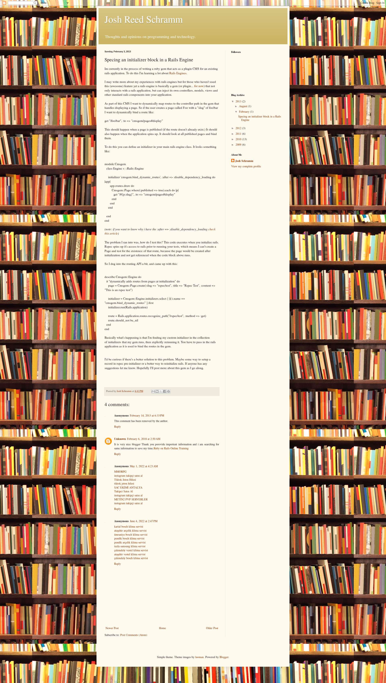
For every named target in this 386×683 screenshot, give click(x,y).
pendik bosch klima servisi (129, 538)
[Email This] (153, 391)
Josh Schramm (244, 161)
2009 (239, 144)
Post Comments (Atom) (133, 635)
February (244, 111)
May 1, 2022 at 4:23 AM (144, 466)
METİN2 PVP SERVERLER (131, 499)
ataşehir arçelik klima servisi (130, 530)
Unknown (120, 439)
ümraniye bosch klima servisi (130, 534)
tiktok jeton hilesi (124, 483)
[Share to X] (161, 391)
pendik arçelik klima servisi (130, 542)
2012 (239, 128)
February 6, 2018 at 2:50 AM (143, 439)
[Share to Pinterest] (168, 391)
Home (162, 628)
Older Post (212, 628)
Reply (117, 426)
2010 (239, 139)
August (243, 106)
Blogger (224, 657)
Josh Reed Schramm (144, 18)
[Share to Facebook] (165, 391)
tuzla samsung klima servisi (129, 546)
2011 (239, 134)
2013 (239, 101)
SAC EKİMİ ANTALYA (128, 487)
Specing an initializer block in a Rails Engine (259, 118)
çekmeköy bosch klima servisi (131, 558)
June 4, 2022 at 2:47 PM (143, 521)
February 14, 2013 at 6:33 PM (147, 415)
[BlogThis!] (157, 391)
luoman (199, 657)
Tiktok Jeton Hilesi (125, 479)
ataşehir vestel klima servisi (129, 554)
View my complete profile (246, 166)
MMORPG (120, 471)
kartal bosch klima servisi (128, 526)
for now (199, 86)
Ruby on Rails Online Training (171, 448)
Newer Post (112, 628)
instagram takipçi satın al (128, 475)
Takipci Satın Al (123, 491)
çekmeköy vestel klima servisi (131, 550)
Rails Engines (177, 73)
